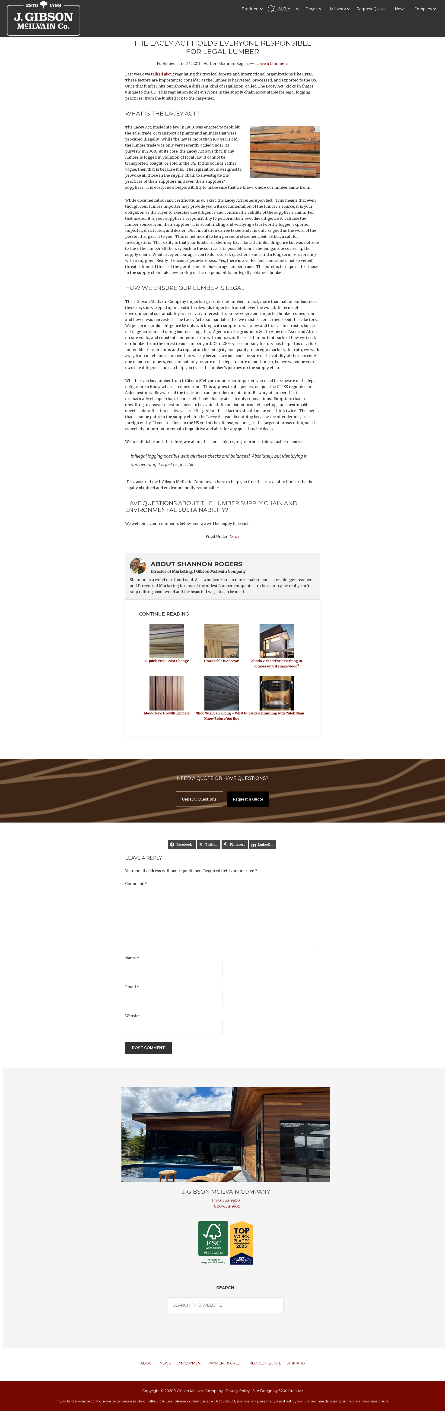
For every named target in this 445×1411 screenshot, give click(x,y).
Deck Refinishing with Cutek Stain (276, 713)
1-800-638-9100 (225, 1206)
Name (132, 958)
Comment (136, 883)
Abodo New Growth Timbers (167, 713)
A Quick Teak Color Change (166, 661)
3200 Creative (291, 1391)
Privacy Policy (238, 1391)
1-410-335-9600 (226, 1200)
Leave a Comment (271, 63)
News (234, 536)
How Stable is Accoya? (221, 661)
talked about (162, 74)
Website (132, 1016)
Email (132, 987)
